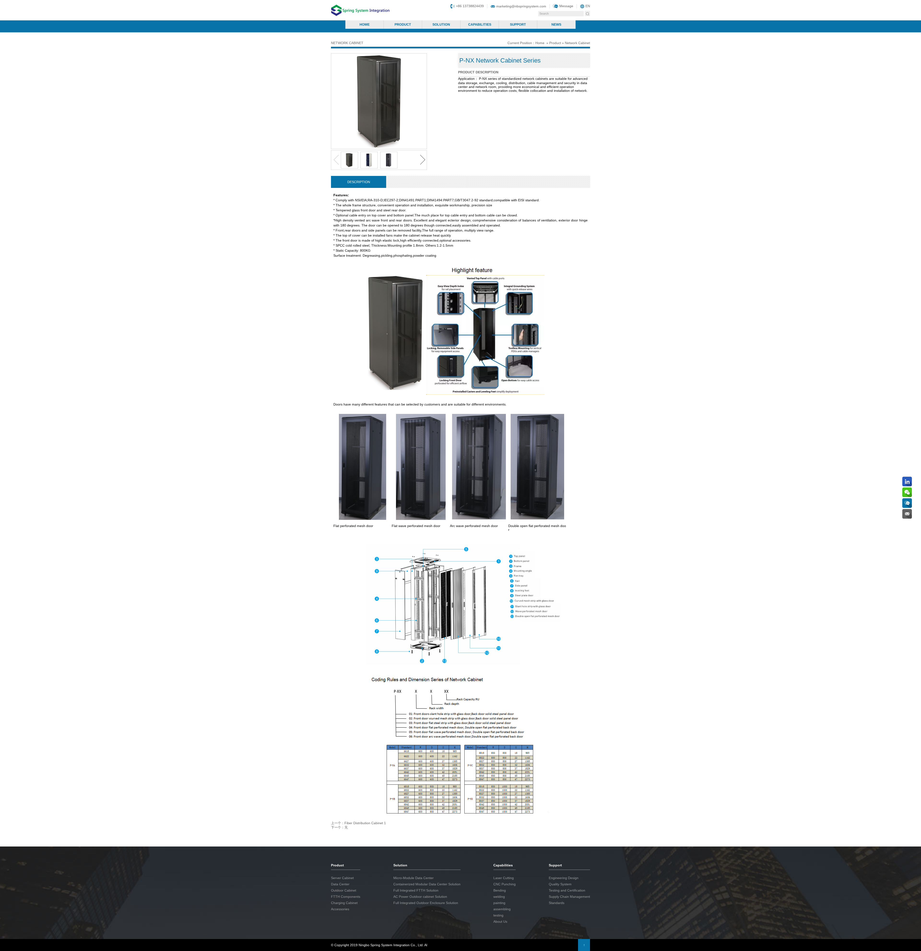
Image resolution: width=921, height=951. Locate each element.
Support (518, 24)
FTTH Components (345, 897)
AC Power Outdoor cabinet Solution (420, 897)
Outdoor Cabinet (343, 890)
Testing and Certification (567, 890)
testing (498, 915)
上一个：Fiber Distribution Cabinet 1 (358, 823)
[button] (423, 160)
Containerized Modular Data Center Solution (426, 884)
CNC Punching (504, 884)
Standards (556, 903)
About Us (500, 921)
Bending (499, 890)
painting (499, 903)
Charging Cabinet (344, 903)
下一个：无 (339, 827)
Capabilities (479, 24)
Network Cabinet (577, 43)
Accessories (340, 909)
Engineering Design (564, 878)
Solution (441, 24)
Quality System (560, 884)
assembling (502, 909)
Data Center (340, 884)
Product (403, 24)
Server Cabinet (342, 878)
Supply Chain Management (569, 897)
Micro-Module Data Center (413, 878)
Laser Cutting (503, 878)
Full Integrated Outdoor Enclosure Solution (425, 903)
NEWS (556, 24)
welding (499, 897)
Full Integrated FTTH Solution (415, 890)
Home (365, 24)
